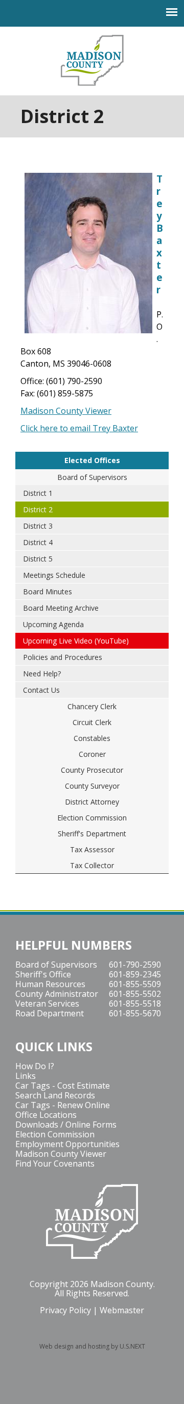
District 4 (38, 542)
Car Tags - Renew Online (62, 1105)
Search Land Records (55, 1095)
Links (25, 1075)
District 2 (38, 509)
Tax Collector (92, 865)
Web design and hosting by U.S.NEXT (92, 1346)
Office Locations (46, 1114)
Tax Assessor (92, 849)
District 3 (38, 526)
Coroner (92, 754)
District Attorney (92, 802)
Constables (92, 738)
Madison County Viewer (65, 410)
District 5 (38, 559)
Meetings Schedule (54, 575)
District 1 (38, 493)
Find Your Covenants (55, 1163)
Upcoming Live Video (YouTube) (76, 641)
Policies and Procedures (62, 657)
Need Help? (42, 673)
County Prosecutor (92, 770)
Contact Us (41, 690)
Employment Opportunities (67, 1144)
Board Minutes (47, 591)
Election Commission (92, 818)
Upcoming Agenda (53, 624)
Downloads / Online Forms (66, 1124)
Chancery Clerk (92, 706)
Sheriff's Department (92, 833)
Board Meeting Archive (61, 608)
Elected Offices (92, 460)
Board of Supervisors (92, 477)
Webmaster (122, 1310)
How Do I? (34, 1066)
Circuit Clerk (92, 722)
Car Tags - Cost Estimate (62, 1085)
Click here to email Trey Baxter (79, 428)
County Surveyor (92, 786)
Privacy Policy (65, 1310)
